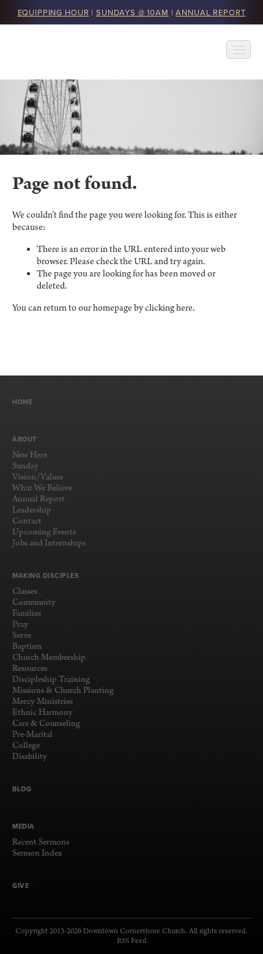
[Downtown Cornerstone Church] (73, 52)
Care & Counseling (46, 724)
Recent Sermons (40, 842)
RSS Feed (132, 941)
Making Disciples (45, 575)
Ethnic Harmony (42, 713)
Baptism (27, 647)
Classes (24, 591)
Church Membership (49, 658)
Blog (21, 789)
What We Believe (42, 488)
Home (22, 402)
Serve (21, 636)
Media (23, 826)
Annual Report (38, 499)
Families (26, 613)
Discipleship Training (51, 680)
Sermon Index (37, 853)
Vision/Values (37, 477)
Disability (29, 757)
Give (20, 885)
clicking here (169, 308)
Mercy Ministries (42, 702)
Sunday (25, 466)
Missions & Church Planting (63, 691)
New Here (29, 455)
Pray (20, 624)
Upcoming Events (44, 532)
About (24, 439)
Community (34, 602)
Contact (27, 521)
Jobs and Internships (49, 543)
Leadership (31, 510)
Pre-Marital (32, 735)
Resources (29, 669)
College (26, 746)
